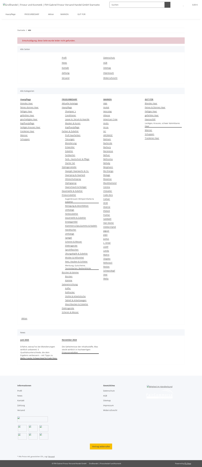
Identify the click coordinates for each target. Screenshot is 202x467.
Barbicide (107, 143)
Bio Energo (108, 171)
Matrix (106, 254)
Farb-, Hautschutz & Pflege (77, 159)
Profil (64, 57)
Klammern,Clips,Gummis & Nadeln (81, 225)
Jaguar (106, 230)
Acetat (106, 107)
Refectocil (107, 262)
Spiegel (68, 237)
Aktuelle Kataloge (70, 103)
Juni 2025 (24, 339)
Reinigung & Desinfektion (76, 205)
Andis (106, 123)
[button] (178, 4)
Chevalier (107, 191)
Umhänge (69, 209)
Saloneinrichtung (70, 284)
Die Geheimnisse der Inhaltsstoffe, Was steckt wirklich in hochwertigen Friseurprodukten (80, 349)
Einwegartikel (71, 221)
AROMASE (108, 135)
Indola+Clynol (109, 226)
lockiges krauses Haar (30, 127)
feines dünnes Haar (29, 107)
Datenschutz (109, 57)
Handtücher (70, 229)
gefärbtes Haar (27, 115)
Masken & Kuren (72, 123)
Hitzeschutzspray (73, 179)
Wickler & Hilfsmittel (74, 257)
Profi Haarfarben (72, 135)
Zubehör (69, 151)
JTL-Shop (187, 463)
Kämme (68, 280)
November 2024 (69, 339)
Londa (106, 250)
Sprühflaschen (71, 249)
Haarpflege (67, 107)
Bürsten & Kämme (70, 272)
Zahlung (65, 73)
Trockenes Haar (152, 138)
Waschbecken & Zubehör (76, 304)
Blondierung (71, 143)
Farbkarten (70, 155)
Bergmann (108, 167)
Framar (106, 215)
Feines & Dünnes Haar (155, 107)
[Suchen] (167, 5)
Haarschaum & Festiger (76, 187)
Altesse (106, 115)
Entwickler (70, 147)
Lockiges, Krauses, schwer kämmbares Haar (162, 124)
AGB (105, 62)
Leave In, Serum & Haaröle (77, 119)
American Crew (110, 119)
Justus (106, 238)
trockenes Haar (27, 131)
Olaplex (106, 258)
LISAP (105, 246)
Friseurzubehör (69, 195)
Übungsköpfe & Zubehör (76, 253)
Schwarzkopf (109, 270)
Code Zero (108, 195)
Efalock (106, 211)
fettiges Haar (26, 111)
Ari (104, 131)
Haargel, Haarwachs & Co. (77, 171)
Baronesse (108, 151)
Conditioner (70, 115)
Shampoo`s (70, 111)
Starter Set (70, 163)
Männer (24, 135)
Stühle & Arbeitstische (75, 296)
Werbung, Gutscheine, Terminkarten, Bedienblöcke (78, 267)
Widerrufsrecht (110, 78)
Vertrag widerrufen (101, 446)
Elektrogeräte (71, 245)
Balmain (107, 139)
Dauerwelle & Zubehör (72, 191)
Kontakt (65, 67)
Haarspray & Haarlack (75, 175)
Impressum (108, 73)
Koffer (68, 288)
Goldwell (107, 219)
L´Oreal (106, 242)
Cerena (106, 187)
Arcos (105, 127)
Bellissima (108, 159)
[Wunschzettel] (183, 4)
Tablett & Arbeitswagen (75, 300)
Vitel (105, 274)
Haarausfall (150, 119)
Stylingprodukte (69, 167)
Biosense (107, 179)
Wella (105, 278)
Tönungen (69, 139)
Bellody (106, 163)
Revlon (106, 266)
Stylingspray (70, 183)
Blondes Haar (151, 103)
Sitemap (107, 67)
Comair (106, 199)
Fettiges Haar (151, 111)
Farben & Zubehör (70, 131)
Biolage (106, 175)
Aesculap (107, 111)
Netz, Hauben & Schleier (76, 261)
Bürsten (68, 276)
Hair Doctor (108, 222)
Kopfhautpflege (72, 127)
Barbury (107, 147)
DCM (105, 203)
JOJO (105, 234)
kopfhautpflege (27, 123)
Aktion (24, 318)
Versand (65, 78)
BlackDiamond (110, 183)
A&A (105, 103)
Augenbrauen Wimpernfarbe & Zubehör (79, 200)
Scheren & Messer (73, 241)
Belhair (106, 155)
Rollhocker (70, 292)
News (64, 62)
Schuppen (25, 139)
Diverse (106, 207)
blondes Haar (26, 103)
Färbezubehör (71, 213)
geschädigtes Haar (28, 119)
